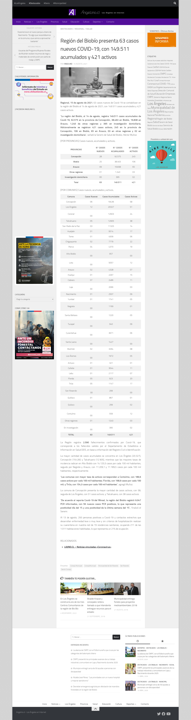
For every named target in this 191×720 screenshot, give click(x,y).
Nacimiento (169, 112)
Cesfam (156, 67)
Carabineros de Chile (153, 64)
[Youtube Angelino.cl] (168, 714)
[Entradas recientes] (137, 641)
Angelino (68, 64)
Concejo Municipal (76, 566)
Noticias (27, 21)
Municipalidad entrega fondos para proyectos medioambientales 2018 (125, 602)
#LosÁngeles (19, 3)
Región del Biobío (164, 119)
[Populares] (162, 641)
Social (171, 665)
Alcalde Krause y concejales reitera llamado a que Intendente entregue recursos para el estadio (99, 605)
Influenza (166, 100)
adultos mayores (167, 60)
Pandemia (159, 115)
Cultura (86, 21)
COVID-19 (164, 83)
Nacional (150, 115)
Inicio (18, 21)
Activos (149, 60)
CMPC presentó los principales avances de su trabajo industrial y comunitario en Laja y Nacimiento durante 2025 (155, 670)
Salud (64, 21)
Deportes (97, 21)
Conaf (156, 80)
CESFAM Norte (160, 70)
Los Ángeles (42, 21)
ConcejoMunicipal (90, 566)
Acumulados (157, 60)
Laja (170, 100)
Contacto (110, 21)
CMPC (163, 73)
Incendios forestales (155, 100)
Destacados (66, 29)
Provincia (55, 21)
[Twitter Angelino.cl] (159, 714)
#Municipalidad (59, 3)
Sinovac (160, 129)
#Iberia (47, 3)
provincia (167, 115)
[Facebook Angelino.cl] (163, 714)
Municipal (163, 682)
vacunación (167, 129)
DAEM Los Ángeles (155, 87)
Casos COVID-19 (166, 64)
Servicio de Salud (158, 125)
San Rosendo (124, 566)
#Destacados (34, 3)
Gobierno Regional (160, 97)
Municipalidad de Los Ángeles (161, 109)
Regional (79, 29)
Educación (75, 21)
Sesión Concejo (66, 569)
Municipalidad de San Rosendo (108, 566)
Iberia (169, 97)
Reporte (150, 122)
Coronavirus (153, 83)
